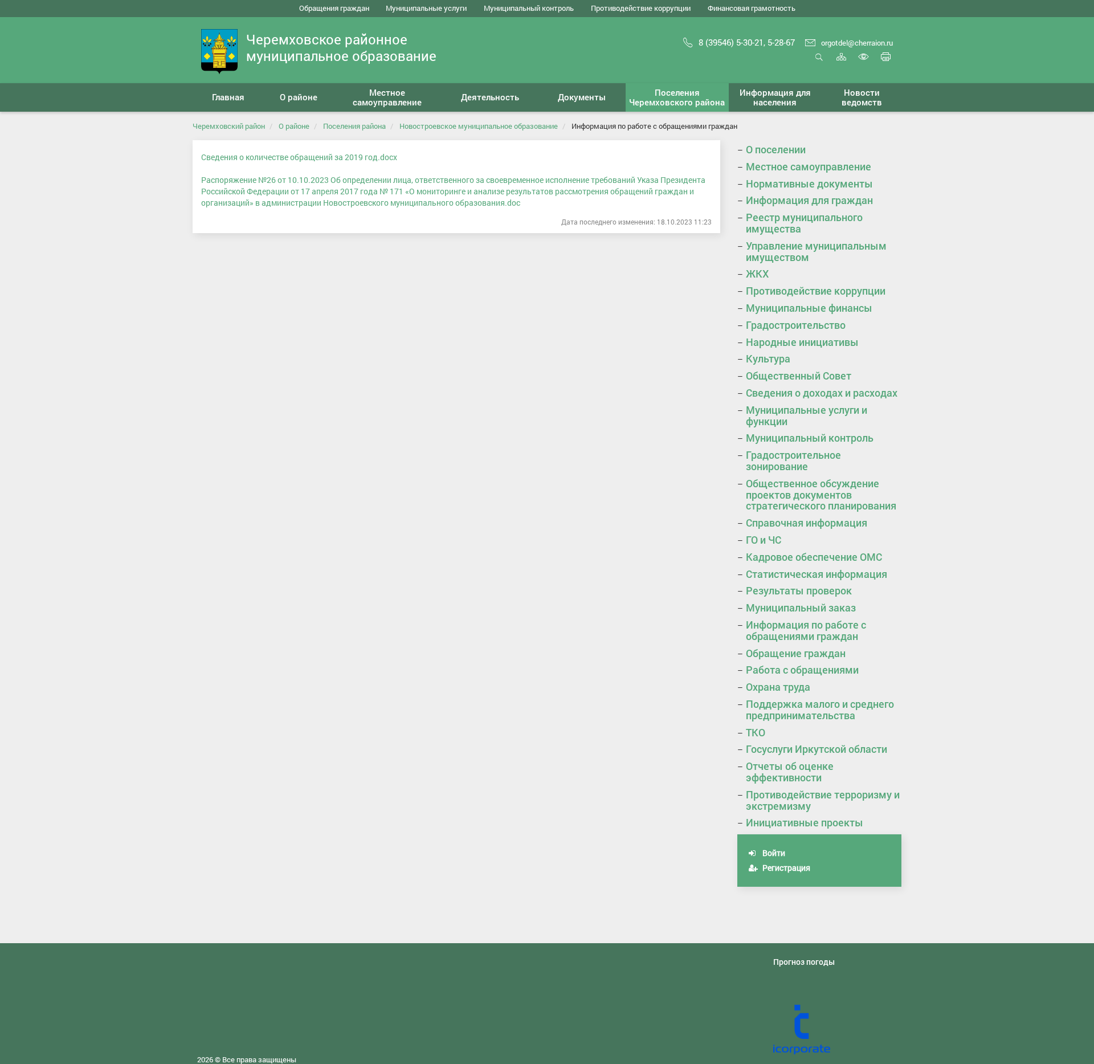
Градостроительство (796, 325)
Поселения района (354, 126)
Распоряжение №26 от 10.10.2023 (265, 179)
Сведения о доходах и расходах (821, 392)
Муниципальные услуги (426, 8)
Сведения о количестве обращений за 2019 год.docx (299, 157)
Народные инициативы (802, 342)
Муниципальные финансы (809, 308)
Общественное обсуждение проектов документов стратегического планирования (821, 494)
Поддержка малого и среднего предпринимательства (820, 709)
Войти (773, 852)
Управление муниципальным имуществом (816, 251)
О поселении (776, 149)
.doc (512, 202)
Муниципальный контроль (529, 8)
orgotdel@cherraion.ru (857, 43)
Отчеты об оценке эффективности (790, 771)
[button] (298, 97)
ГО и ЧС (763, 540)
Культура (768, 358)
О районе (294, 126)
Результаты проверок (799, 590)
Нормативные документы (809, 183)
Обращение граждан (796, 653)
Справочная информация (806, 522)
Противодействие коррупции (641, 8)
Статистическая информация (816, 574)
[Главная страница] (219, 50)
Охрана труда (778, 687)
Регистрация (785, 867)
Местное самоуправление (808, 166)
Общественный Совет (798, 375)
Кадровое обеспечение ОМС (814, 557)
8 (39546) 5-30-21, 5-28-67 (747, 42)
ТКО (755, 732)
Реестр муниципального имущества (804, 222)
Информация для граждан (809, 200)
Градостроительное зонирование (793, 460)
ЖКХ (757, 273)
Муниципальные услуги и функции (806, 415)
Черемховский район (229, 126)
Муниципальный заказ (801, 607)
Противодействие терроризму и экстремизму (823, 800)
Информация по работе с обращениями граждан (806, 630)
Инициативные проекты (804, 822)
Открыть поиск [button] (819, 63)
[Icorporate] (837, 1030)
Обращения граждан (334, 8)
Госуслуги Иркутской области (816, 749)
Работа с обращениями (802, 669)
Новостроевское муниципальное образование (478, 126)
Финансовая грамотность (751, 8)
